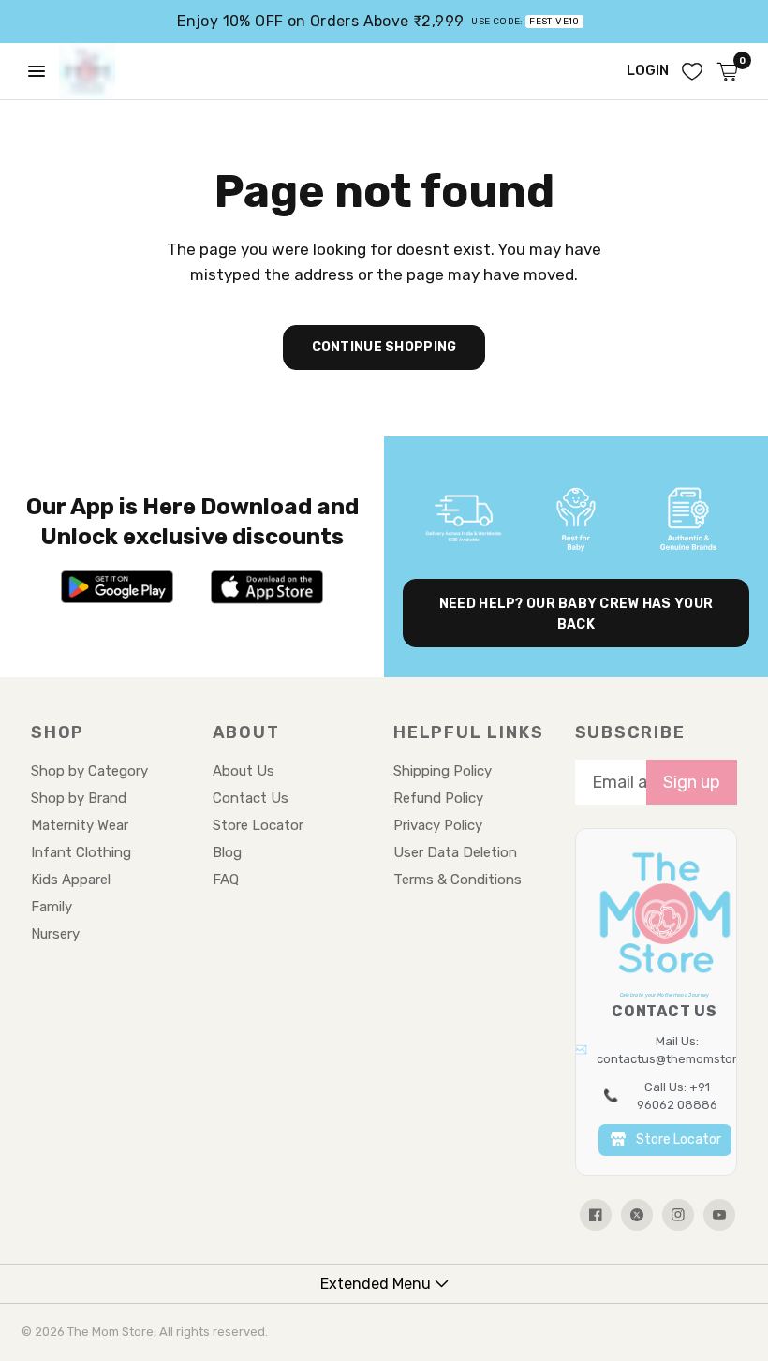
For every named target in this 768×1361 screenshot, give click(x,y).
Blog (227, 852)
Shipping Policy (442, 770)
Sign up (691, 782)
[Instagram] (678, 1215)
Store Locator (258, 825)
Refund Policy (438, 798)
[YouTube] (719, 1215)
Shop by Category (89, 770)
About (246, 732)
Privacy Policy (437, 825)
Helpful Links (468, 732)
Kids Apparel (71, 879)
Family (51, 906)
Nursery (55, 933)
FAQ (226, 879)
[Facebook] (596, 1215)
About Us (243, 770)
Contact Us (250, 798)
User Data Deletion (455, 852)
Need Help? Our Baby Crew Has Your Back (576, 614)
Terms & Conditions (457, 879)
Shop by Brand (78, 798)
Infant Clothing (81, 852)
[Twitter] (637, 1215)
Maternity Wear (79, 825)
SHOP (57, 732)
